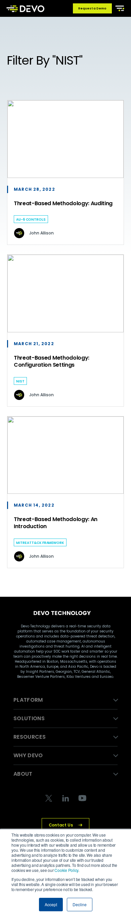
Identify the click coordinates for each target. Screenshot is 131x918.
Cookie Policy (66, 870)
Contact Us (61, 825)
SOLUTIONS (29, 718)
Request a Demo (92, 8)
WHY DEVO (28, 755)
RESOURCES (29, 737)
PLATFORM (28, 700)
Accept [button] (51, 904)
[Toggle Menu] (118, 7)
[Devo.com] (25, 8)
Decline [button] (80, 904)
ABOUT (23, 774)
